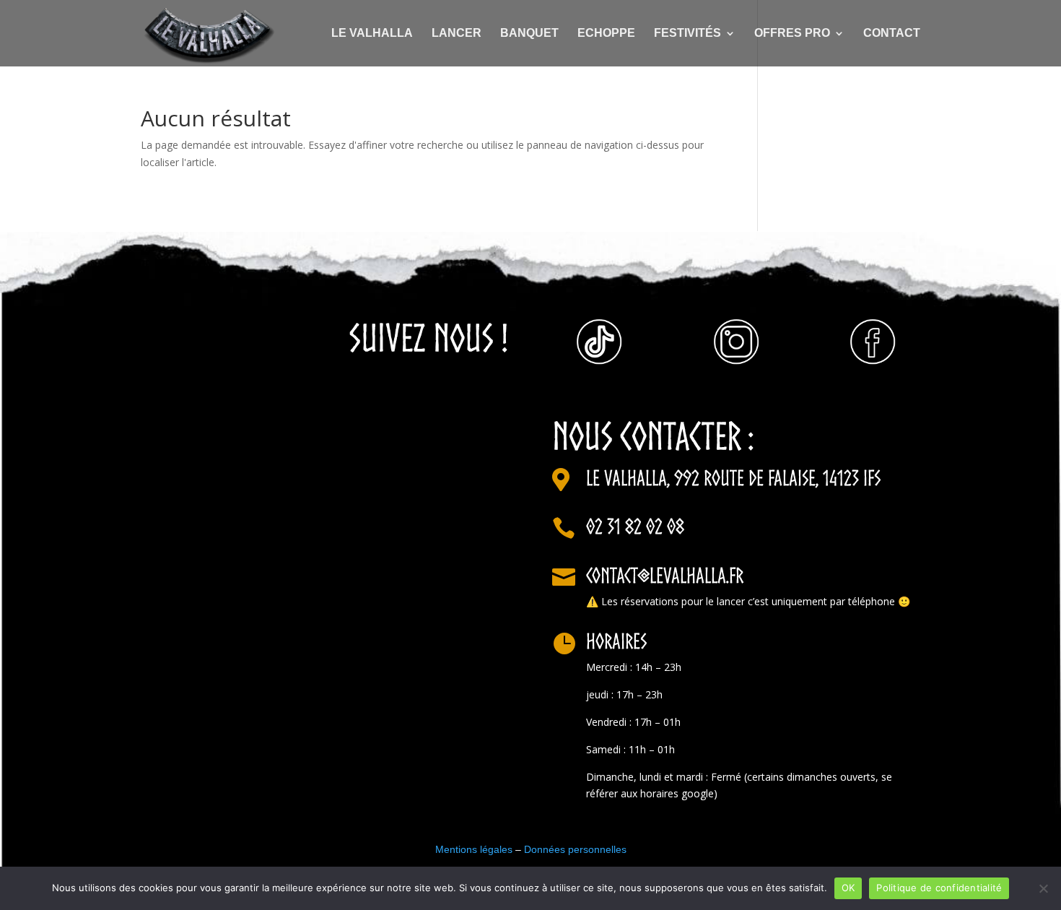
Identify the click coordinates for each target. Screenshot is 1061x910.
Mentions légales (473, 849)
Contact (891, 33)
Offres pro (792, 33)
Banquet (529, 33)
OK (848, 887)
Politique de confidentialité (939, 887)
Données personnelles (573, 849)
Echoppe (606, 33)
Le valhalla (372, 33)
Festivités (687, 33)
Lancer (456, 33)
